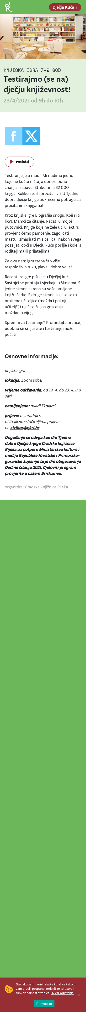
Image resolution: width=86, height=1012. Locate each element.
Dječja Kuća (63, 7)
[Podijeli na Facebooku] (13, 136)
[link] (8, 7)
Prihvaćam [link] (44, 1004)
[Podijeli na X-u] (31, 136)
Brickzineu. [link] (51, 473)
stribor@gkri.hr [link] (24, 427)
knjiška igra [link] (21, 70)
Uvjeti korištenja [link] (62, 993)
